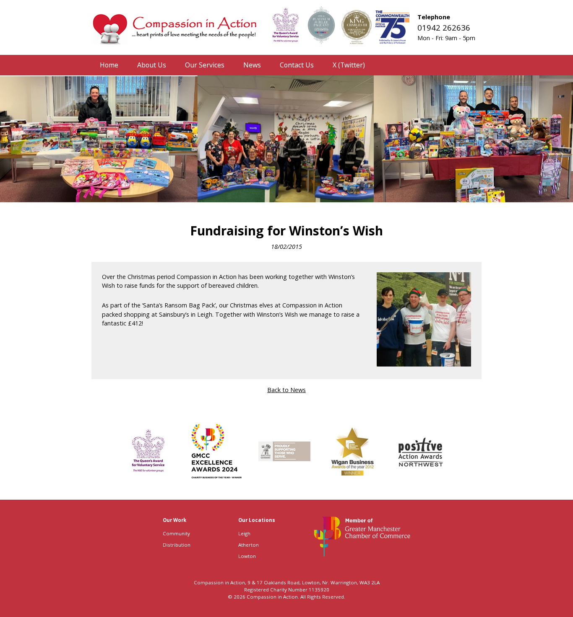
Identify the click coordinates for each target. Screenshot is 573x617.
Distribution (176, 545)
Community (176, 533)
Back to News (286, 390)
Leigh (244, 533)
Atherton (248, 545)
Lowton (247, 556)
